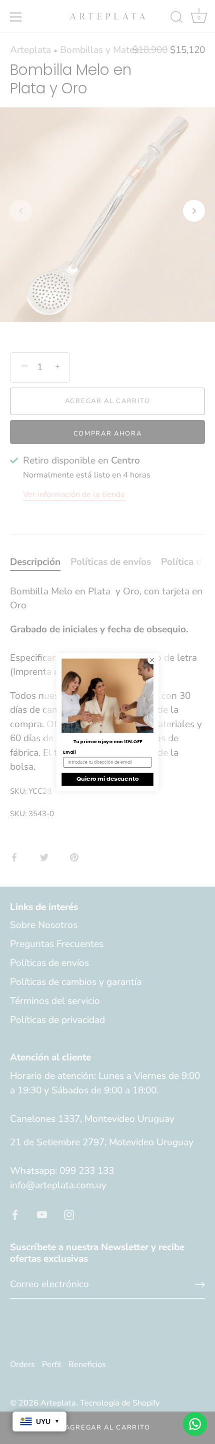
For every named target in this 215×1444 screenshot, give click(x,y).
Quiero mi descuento (107, 779)
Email (69, 752)
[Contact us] (195, 1424)
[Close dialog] (152, 659)
